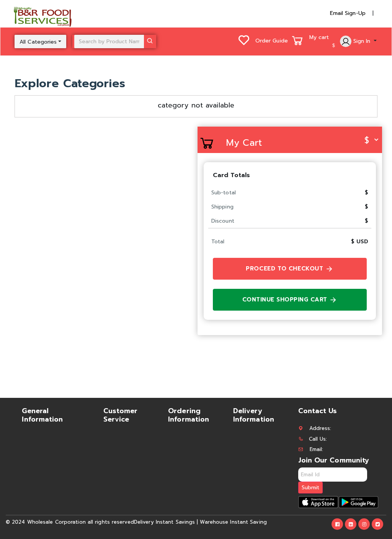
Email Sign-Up (348, 13)
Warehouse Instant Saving (233, 522)
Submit (310, 488)
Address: (320, 428)
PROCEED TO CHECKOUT (285, 268)
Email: (316, 449)
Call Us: (318, 439)
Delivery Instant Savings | (166, 522)
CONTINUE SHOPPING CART (286, 299)
